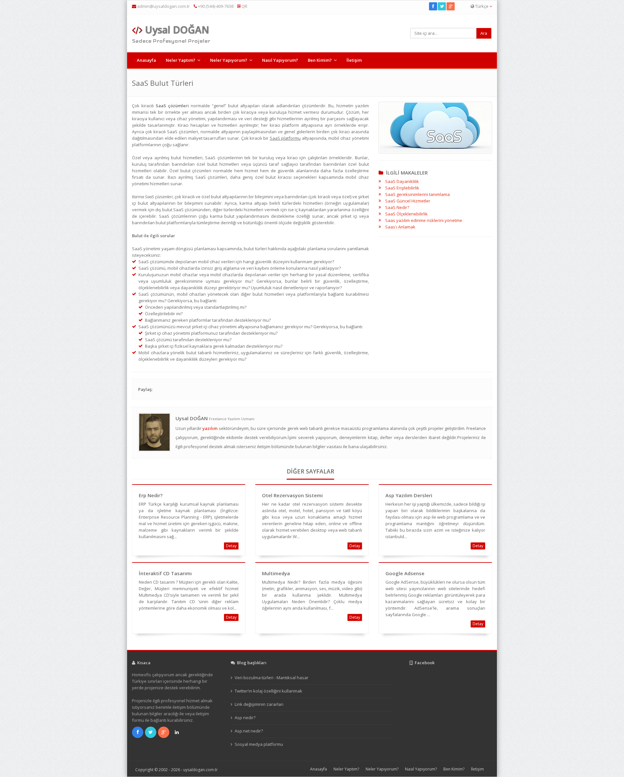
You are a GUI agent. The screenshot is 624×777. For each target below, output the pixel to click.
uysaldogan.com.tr (200, 769)
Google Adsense (404, 573)
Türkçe (481, 6)
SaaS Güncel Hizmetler (407, 201)
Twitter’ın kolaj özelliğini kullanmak (268, 691)
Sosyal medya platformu (259, 744)
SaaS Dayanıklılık (402, 181)
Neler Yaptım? (180, 60)
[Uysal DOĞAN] (154, 431)
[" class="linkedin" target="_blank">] (459, 6)
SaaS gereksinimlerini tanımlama (417, 194)
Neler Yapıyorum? (228, 60)
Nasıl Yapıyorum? (280, 60)
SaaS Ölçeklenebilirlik (406, 214)
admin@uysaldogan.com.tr (163, 6)
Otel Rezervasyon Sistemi (292, 495)
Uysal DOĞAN (175, 29)
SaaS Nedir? (397, 207)
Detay (231, 546)
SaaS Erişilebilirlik (402, 188)
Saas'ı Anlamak (400, 227)
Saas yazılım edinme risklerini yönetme (423, 220)
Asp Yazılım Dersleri (408, 495)
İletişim (354, 60)
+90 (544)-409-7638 (215, 6)
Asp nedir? (245, 717)
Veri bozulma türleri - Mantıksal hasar (271, 677)
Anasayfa (146, 60)
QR (243, 6)
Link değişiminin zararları (259, 704)
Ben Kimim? (320, 60)
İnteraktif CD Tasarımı (165, 573)
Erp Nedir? (150, 495)
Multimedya (276, 573)
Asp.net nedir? (249, 731)
